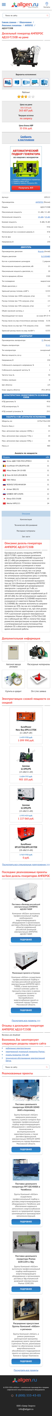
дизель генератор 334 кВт (17, 1054)
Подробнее (26, 939)
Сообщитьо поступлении (26, 138)
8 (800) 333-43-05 (28, 1395)
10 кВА (40, 217)
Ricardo (41, 251)
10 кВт (47, 217)
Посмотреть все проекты (26, 1370)
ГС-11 (48, 345)
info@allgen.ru (26, 1409)
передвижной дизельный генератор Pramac (25, 1051)
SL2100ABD (45, 256)
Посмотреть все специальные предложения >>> (26, 864)
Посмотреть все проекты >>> (26, 1020)
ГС (42, 340)
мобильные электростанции (18, 1048)
